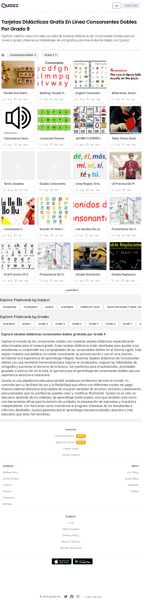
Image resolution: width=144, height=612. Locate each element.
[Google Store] (83, 561)
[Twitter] (65, 596)
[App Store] (61, 561)
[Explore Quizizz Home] (9, 5)
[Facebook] (72, 596)
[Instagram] (78, 596)
